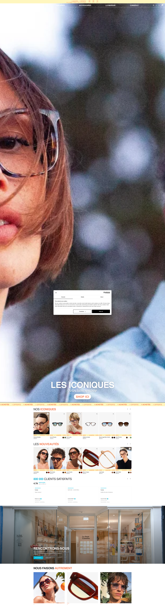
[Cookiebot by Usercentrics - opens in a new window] (104, 293)
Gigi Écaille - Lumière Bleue (40, 502)
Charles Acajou (102, 472)
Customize (81, 311)
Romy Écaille (102, 437)
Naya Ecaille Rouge (87, 437)
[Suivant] (130, 409)
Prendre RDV (48, 557)
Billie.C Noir (52, 437)
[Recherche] (156, 5)
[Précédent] (127, 409)
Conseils (134, 5)
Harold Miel (118, 472)
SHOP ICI (82, 397)
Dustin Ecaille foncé (70, 472)
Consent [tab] (63, 296)
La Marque (111, 5)
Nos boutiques (38, 557)
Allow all (101, 311)
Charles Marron (86, 472)
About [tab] (101, 296)
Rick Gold (52, 472)
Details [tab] (82, 296)
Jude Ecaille (36, 472)
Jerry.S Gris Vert (70, 437)
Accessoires (85, 5)
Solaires (60, 5)
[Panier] (161, 5)
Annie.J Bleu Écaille (120, 437)
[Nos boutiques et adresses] (153, 5)
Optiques (37, 5)
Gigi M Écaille (37, 437)
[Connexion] (159, 5)
